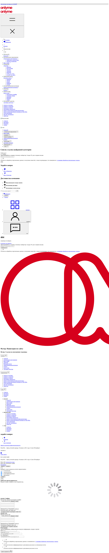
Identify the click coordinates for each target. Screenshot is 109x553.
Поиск (6, 197)
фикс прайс (7, 62)
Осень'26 (6, 55)
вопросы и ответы (8, 107)
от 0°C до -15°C (10, 73)
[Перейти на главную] (6, 9)
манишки (9, 97)
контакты (6, 123)
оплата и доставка (8, 105)
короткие (9, 72)
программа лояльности (9, 109)
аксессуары (7, 93)
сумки (8, 99)
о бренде (6, 121)
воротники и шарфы (12, 94)
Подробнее (3, 464)
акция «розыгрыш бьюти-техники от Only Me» (15, 111)
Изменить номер (14, 501)
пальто (8, 82)
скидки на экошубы (11, 61)
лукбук (5, 125)
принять (3, 466)
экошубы (6, 65)
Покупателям (7, 144)
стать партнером (8, 113)
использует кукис (10, 462)
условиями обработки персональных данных (68, 160)
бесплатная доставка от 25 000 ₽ (9, 4)
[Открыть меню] (12, 20)
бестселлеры (10, 68)
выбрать (8, 466)
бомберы (9, 83)
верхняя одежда (8, 78)
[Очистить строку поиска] (17, 191)
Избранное (8, 42)
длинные (9, 71)
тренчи (8, 80)
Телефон (7, 40)
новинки (9, 67)
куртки (8, 84)
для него (9, 69)
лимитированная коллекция (11, 87)
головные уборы (11, 95)
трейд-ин (6, 115)
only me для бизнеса (9, 114)
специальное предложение (10, 58)
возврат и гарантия (8, 106)
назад (4, 153)
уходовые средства (8, 102)
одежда (5, 90)
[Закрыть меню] (12, 32)
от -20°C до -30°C (11, 75)
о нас (5, 146)
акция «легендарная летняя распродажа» (14, 110)
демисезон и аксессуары (13, 60)
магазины (6, 122)
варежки (9, 98)
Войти (6, 195)
